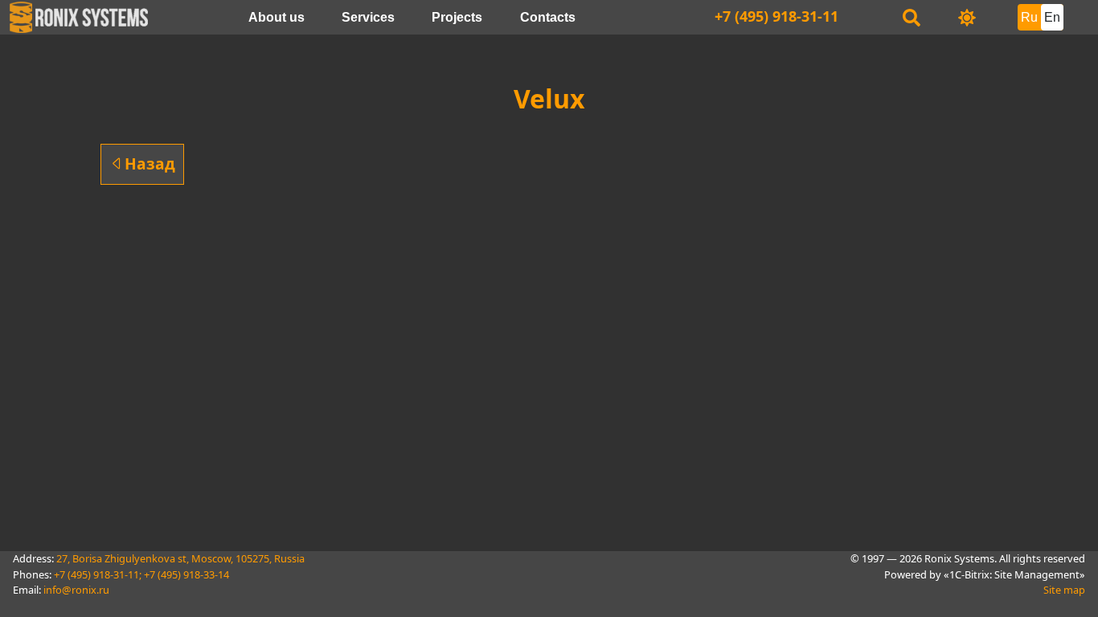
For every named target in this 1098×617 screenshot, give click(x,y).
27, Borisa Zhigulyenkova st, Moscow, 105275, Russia (180, 558)
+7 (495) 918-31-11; (97, 574)
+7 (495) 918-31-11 (776, 16)
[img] (967, 18)
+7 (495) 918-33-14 (186, 574)
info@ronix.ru (76, 589)
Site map (1064, 589)
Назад (150, 163)
